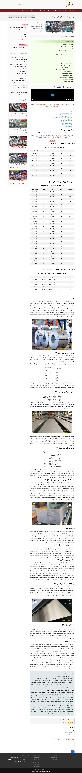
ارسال (73, 751)
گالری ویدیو (40, 10)
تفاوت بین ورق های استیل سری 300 (21, 59)
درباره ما (27, 10)
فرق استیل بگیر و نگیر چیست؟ (22, 73)
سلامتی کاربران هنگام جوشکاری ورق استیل (20, 66)
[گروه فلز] (69, 4)
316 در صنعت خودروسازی (23, 51)
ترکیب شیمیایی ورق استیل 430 (65, 63)
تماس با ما (22, 10)
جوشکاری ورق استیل (23, 71)
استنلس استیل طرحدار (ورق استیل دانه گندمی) (19, 39)
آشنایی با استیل (54, 10)
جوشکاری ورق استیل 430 (67, 71)
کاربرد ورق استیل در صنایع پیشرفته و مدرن (20, 85)
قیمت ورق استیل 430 (67, 44)
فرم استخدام (33, 10)
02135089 (19, 4)
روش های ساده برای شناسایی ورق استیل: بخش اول (18, 64)
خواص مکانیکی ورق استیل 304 (22, 78)
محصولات (65, 10)
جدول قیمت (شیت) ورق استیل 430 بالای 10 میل (62, 55)
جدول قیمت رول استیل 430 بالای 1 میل (64, 51)
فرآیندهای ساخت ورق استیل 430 (65, 77)
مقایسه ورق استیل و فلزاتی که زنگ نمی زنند (19, 90)
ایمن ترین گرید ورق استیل (22, 29)
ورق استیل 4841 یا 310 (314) (22, 32)
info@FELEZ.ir (18, 761)
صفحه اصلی (71, 10)
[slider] (46, 99)
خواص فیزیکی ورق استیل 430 (66, 67)
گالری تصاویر (46, 10)
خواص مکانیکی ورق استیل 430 (65, 65)
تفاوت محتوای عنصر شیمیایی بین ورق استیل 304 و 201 (18, 57)
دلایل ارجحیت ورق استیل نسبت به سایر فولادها (19, 92)
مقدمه (70, 61)
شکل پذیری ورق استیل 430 (66, 75)
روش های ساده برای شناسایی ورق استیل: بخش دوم (18, 27)
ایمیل (73, 734)
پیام (73, 737)
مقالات (60, 10)
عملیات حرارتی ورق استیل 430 (66, 73)
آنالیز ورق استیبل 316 (23, 75)
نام (73, 730)
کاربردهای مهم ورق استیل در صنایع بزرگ (20, 83)
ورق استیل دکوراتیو (24, 36)
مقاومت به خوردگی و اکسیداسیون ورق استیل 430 (62, 69)
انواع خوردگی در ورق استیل (22, 87)
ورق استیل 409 (24, 34)
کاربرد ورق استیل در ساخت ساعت (21, 68)
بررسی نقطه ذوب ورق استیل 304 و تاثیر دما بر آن (19, 80)
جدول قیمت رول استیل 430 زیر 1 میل (64, 46)
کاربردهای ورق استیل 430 (66, 79)
